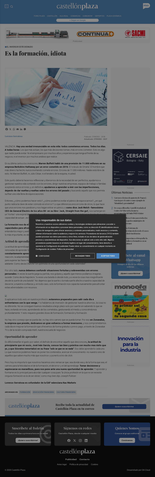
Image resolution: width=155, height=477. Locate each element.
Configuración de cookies (46, 249)
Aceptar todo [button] (108, 256)
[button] (42, 256)
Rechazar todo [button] (82, 256)
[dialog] (77, 238)
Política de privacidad (65, 249)
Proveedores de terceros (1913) (99, 233)
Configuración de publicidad (57, 246)
